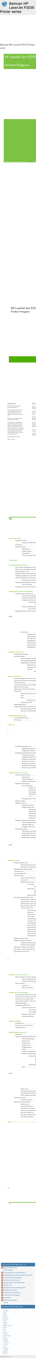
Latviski (5, 1334)
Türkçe (5, 1346)
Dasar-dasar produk (10, 1267)
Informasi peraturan (10, 1300)
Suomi (4, 1320)
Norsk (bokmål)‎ (7, 1335)
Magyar (5, 1324)
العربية (4, 1309)
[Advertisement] (18, 28)
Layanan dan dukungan (12, 1295)
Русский (5, 1340)
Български (5, 1310)
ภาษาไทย (5, 1344)
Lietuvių (5, 1332)
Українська (6, 1347)
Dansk (4, 1314)
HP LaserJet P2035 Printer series (4, 4)
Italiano (5, 1327)
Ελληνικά (5, 1315)
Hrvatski (5, 1322)
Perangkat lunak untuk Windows (15, 1272)
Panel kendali (8, 1270)
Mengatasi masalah (10, 1290)
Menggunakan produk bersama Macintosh (18, 1275)
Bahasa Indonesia (7, 1325)
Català (4, 1312)
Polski (4, 1337)
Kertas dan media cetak (12, 1280)
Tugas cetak (8, 1285)
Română (5, 1339)
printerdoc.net (9, 1356)
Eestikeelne (6, 1319)
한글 (4, 1330)
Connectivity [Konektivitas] (13, 1277)
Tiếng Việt (5, 1349)
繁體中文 (5, 1353)
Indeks (6, 1302)
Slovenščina (6, 1342)
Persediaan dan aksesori (12, 1292)
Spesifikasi (7, 1297)
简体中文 (5, 1351)
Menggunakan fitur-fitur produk (14, 1282)
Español (5, 1317)
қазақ (4, 1328)
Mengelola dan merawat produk (14, 1287)
